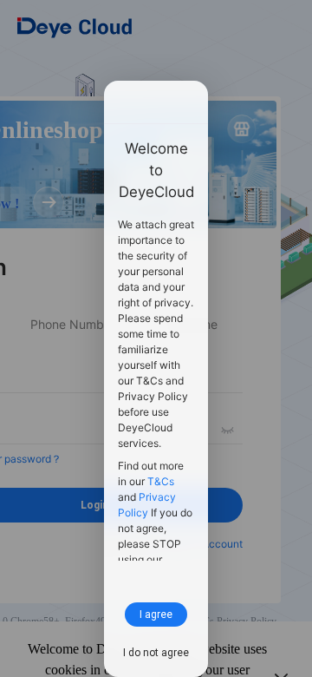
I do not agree (156, 652)
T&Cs (160, 481)
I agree (156, 614)
